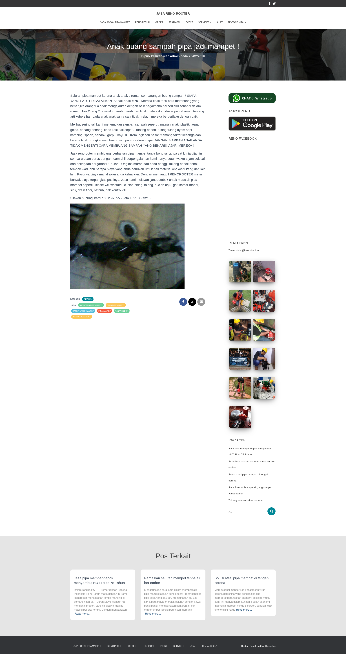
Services (204, 22)
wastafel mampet (82, 317)
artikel (88, 299)
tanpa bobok (121, 311)
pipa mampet (104, 311)
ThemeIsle (270, 646)
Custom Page (269, 4)
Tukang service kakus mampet (246, 500)
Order (159, 22)
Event (189, 22)
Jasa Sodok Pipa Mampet (115, 22)
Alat (220, 22)
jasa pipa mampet (115, 305)
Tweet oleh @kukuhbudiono (244, 250)
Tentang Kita (236, 22)
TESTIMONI (174, 22)
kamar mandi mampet (83, 311)
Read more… (83, 613)
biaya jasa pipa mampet (90, 305)
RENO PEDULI (142, 22)
